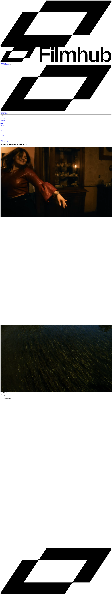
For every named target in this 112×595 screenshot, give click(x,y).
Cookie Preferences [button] (7, 545)
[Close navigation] (7, 113)
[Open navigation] (10, 64)
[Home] (56, 110)
